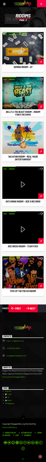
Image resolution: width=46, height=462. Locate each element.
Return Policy (26, 433)
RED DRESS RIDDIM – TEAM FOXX (23, 246)
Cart (17, 435)
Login (9, 394)
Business (27, 435)
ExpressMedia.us (9, 427)
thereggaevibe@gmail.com (16, 356)
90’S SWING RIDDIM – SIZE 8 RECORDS (23, 201)
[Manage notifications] (40, 457)
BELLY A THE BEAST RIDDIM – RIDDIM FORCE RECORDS (23, 113)
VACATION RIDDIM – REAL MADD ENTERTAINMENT (23, 158)
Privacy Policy (10, 433)
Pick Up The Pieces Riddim (23, 290)
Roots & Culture (23, 258)
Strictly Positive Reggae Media (13, 377)
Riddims (23, 34)
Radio (9, 400)
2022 (5, 34)
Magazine (10, 403)
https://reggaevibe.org (15, 341)
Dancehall (13, 34)
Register (8, 391)
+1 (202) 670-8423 (13, 348)
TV (8, 397)
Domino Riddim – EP (23, 66)
